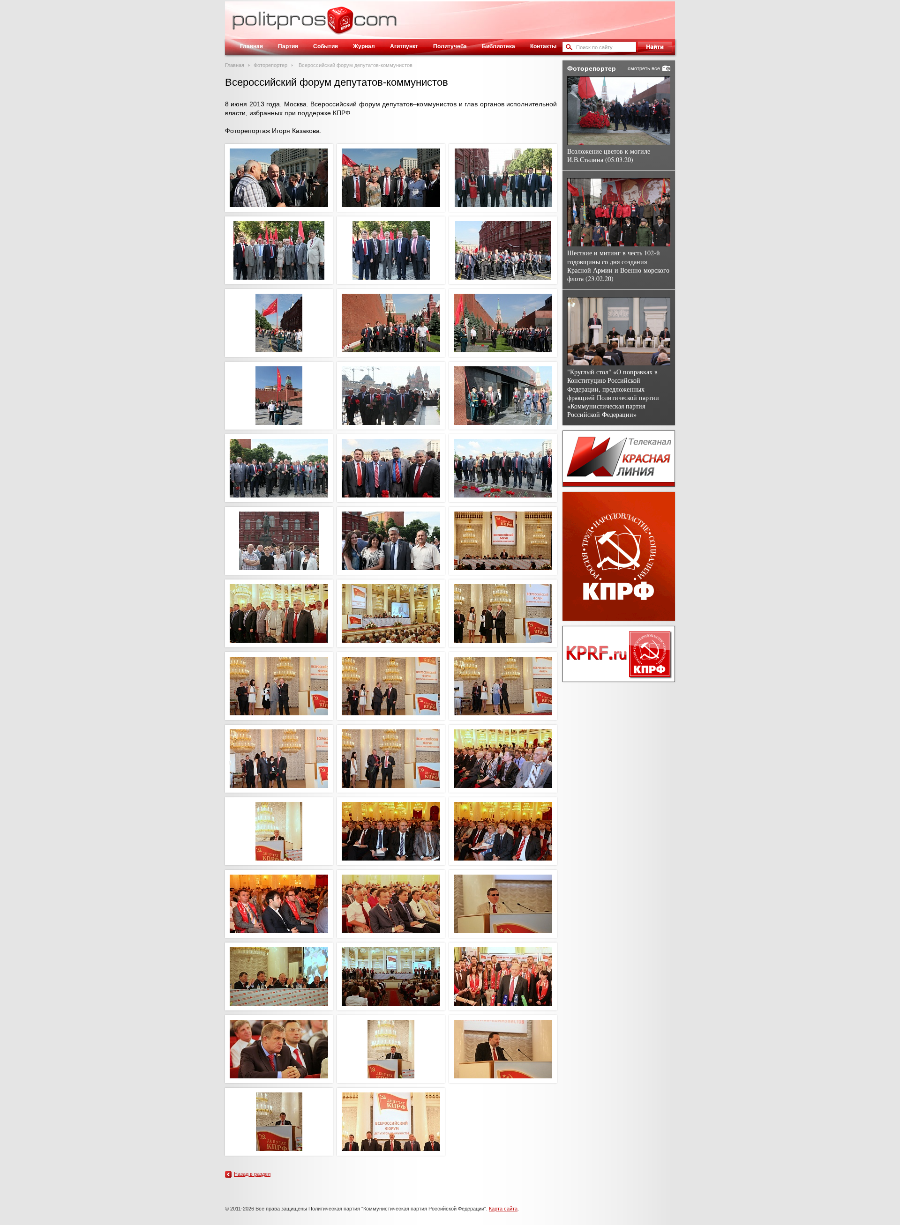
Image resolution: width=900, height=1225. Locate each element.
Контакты (543, 46)
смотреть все (644, 68)
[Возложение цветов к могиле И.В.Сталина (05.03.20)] (618, 110)
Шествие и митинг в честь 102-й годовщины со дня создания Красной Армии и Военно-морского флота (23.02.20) (618, 265)
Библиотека (498, 46)
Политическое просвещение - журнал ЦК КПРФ (340, 25)
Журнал (364, 46)
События (325, 46)
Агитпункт (404, 46)
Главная (251, 46)
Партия (288, 46)
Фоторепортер (270, 65)
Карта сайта (503, 1208)
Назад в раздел (252, 1174)
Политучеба (450, 46)
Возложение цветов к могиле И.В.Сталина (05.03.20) (608, 155)
